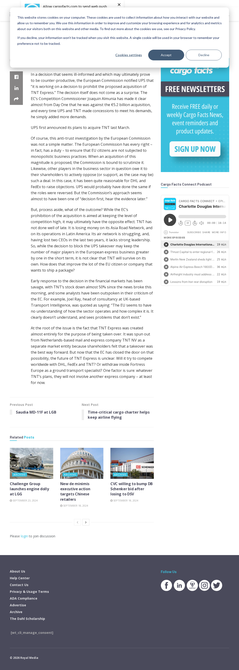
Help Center (20, 578)
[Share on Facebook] (16, 77)
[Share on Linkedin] (16, 88)
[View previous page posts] (77, 522)
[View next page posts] (85, 522)
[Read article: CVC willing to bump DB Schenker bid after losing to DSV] (132, 463)
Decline (203, 55)
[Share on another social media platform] (16, 99)
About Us (17, 571)
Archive (20, 474)
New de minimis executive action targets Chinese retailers (75, 491)
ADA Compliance (23, 598)
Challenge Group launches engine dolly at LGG (29, 489)
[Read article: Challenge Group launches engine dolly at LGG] (31, 463)
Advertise (18, 605)
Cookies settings (128, 55)
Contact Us (19, 585)
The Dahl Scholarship (27, 618)
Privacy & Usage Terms (29, 591)
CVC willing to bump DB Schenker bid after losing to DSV (131, 489)
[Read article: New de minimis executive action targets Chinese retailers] (82, 463)
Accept (166, 55)
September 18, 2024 (75, 505)
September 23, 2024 (25, 500)
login (24, 536)
